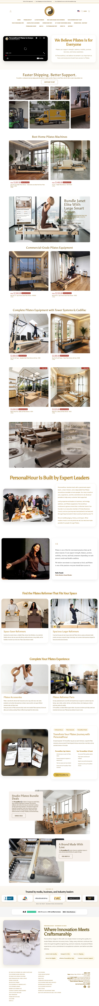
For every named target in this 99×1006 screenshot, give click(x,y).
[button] (84, 11)
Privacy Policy (41, 978)
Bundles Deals (19, 816)
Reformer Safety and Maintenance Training (46, 990)
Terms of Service (41, 988)
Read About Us (66, 856)
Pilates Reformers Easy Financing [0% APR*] (17, 984)
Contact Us (11, 1000)
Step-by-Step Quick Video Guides (15, 992)
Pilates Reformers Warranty (14, 986)
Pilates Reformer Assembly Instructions (17, 974)
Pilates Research (41, 972)
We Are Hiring (11, 998)
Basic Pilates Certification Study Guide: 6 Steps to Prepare (49, 992)
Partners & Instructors (13, 980)
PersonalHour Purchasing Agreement (45, 980)
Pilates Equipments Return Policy (44, 986)
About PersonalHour (13, 994)
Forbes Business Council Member (63, 575)
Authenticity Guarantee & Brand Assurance (17, 990)
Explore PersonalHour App (62, 775)
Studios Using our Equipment (44, 974)
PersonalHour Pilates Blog (14, 996)
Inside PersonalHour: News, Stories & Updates (18, 978)
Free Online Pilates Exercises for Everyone (17, 976)
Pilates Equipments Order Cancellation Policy (47, 982)
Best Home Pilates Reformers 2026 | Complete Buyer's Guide (20, 972)
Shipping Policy (41, 976)
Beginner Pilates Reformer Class (15, 988)
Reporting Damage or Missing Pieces (45, 984)
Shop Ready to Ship (49, 82)
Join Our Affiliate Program (14, 982)
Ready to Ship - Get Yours (74, 223)
